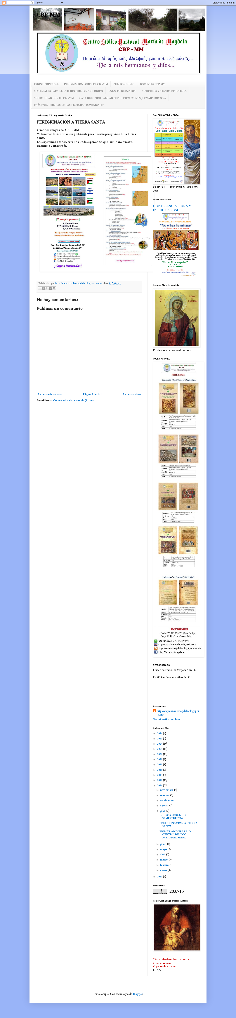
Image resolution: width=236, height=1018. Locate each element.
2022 (160, 754)
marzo (164, 859)
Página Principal (92, 394)
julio (163, 811)
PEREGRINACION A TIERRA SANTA (178, 825)
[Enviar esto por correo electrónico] (40, 288)
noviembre (167, 790)
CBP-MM (48, 14)
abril (163, 854)
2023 (160, 749)
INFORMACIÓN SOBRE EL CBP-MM (86, 84)
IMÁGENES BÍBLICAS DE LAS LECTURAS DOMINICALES (69, 105)
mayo (164, 849)
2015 (160, 876)
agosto (164, 805)
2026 (160, 733)
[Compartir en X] (47, 288)
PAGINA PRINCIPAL (46, 84)
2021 (160, 759)
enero (164, 870)
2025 (160, 738)
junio (163, 844)
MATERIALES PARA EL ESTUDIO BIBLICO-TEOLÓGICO (68, 91)
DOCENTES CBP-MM (152, 84)
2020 (160, 764)
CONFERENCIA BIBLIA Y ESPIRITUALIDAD (172, 208)
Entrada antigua (132, 394)
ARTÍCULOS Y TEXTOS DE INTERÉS (164, 91)
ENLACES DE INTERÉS (122, 91)
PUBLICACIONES (123, 84)
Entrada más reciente (50, 394)
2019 (160, 770)
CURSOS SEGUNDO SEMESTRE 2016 (172, 816)
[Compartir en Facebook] (50, 288)
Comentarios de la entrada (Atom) (73, 400)
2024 (160, 744)
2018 (160, 775)
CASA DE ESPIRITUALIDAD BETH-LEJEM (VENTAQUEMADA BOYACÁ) (122, 98)
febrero (164, 865)
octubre (165, 795)
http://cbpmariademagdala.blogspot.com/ (178, 712)
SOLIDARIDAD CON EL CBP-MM (54, 98)
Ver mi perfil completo (166, 719)
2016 (160, 785)
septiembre (167, 800)
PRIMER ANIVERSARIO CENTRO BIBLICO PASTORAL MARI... (175, 835)
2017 (160, 780)
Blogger (137, 994)
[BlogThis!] (43, 288)
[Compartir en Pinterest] (54, 288)
